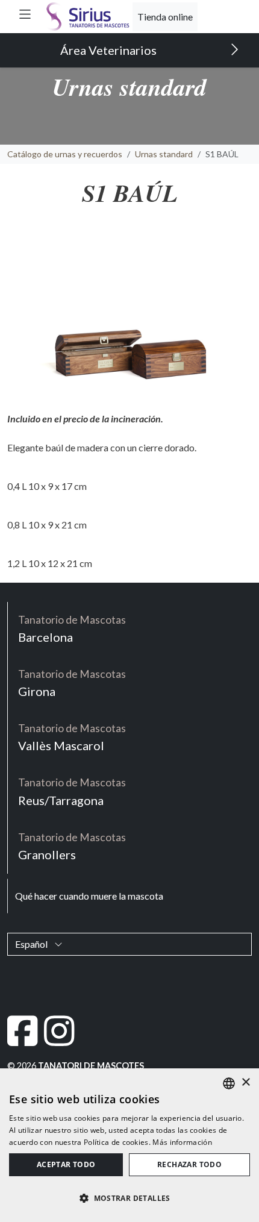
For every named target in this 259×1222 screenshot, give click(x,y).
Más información (182, 1142)
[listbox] (229, 1083)
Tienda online (165, 16)
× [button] (245, 1082)
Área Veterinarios (109, 50)
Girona (72, 683)
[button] (25, 14)
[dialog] (129, 1145)
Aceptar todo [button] (66, 1164)
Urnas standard (164, 154)
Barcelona (72, 628)
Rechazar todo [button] (189, 1164)
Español (32, 944)
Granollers (72, 846)
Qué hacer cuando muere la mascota (89, 895)
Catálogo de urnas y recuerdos (64, 154)
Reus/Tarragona (72, 791)
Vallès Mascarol (72, 737)
